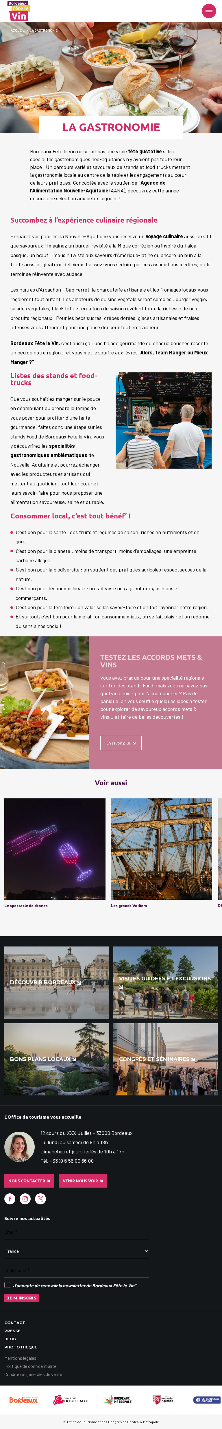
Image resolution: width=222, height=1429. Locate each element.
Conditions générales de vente (33, 1374)
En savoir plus (118, 743)
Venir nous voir (80, 1181)
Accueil (18, 30)
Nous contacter (26, 1181)
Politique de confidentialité (30, 1366)
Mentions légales (20, 1358)
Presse (12, 1330)
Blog (10, 1339)
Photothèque (20, 1347)
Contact (14, 1322)
